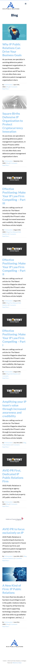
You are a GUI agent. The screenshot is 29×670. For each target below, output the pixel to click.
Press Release (13, 232)
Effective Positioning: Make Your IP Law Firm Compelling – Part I (14, 338)
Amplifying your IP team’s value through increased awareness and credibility (14, 409)
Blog (8, 86)
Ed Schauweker (8, 84)
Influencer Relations (8, 558)
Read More (5, 89)
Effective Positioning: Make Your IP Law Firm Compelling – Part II (14, 267)
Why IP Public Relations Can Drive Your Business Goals (12, 50)
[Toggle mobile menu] (26, 4)
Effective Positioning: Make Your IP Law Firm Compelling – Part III (14, 196)
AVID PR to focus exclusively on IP (13, 530)
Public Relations (14, 374)
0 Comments (13, 86)
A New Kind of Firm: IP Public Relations (11, 589)
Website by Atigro (17, 662)
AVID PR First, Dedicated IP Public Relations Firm (12, 476)
